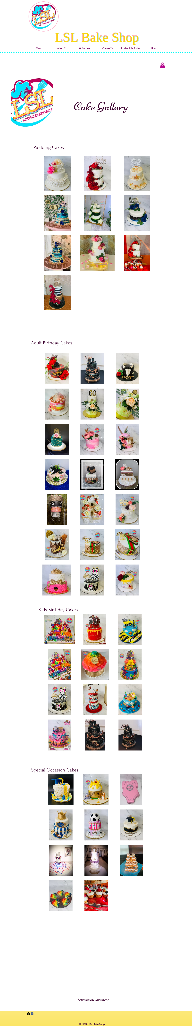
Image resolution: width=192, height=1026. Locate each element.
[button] (162, 65)
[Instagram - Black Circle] (28, 1013)
